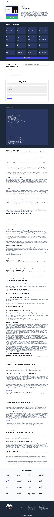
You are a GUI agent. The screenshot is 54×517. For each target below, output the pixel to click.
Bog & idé (29, 481)
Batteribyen (7, 475)
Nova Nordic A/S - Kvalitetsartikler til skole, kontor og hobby (15, 137)
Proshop (7, 481)
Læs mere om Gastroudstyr (10, 381)
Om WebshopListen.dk (10, 143)
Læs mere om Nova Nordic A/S (10, 400)
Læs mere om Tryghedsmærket (10, 449)
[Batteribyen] (10, 474)
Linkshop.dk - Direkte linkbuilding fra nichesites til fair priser (15, 141)
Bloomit (7, 493)
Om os (21, 505)
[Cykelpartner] (43, 474)
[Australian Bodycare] (32, 492)
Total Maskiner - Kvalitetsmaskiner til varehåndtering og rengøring (16, 139)
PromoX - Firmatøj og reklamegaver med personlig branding (15, 138)
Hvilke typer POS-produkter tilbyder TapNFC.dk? (13, 122)
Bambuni (40, 493)
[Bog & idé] (32, 480)
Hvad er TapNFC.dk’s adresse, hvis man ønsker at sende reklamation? (16, 125)
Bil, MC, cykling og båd (42, 476)
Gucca (29, 475)
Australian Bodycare (31, 493)
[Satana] (10, 486)
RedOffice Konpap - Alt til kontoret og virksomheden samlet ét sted (16, 140)
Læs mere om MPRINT (9, 390)
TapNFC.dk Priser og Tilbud (11, 117)
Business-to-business (31, 507)
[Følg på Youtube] (11, 508)
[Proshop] (10, 480)
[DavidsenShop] (21, 492)
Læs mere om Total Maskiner (10, 420)
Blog (21, 506)
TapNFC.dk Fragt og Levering (11, 116)
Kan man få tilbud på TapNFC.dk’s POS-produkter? (14, 124)
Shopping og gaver (30, 476)
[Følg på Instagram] (9, 508)
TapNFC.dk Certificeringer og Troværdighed (13, 114)
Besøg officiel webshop (26, 57)
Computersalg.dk (19, 481)
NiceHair (18, 475)
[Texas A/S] (32, 486)
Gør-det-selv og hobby (20, 494)
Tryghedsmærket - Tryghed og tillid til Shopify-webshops (15, 142)
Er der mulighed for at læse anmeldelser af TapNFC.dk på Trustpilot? (16, 121)
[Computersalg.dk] (21, 480)
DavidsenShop (19, 493)
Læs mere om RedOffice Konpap (10, 430)
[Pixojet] (43, 486)
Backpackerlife (19, 487)
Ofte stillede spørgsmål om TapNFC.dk (13, 119)
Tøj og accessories (41, 494)
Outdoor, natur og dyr (20, 488)
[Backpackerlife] (21, 486)
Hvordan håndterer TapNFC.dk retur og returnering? (14, 123)
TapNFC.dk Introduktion (10, 109)
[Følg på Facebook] (6, 508)
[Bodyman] (43, 480)
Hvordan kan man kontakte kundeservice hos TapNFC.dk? (15, 120)
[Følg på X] (7, 508)
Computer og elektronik (9, 476)
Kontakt (21, 507)
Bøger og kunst (30, 482)
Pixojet (40, 487)
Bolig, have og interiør (31, 488)
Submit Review (9, 98)
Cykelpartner (41, 475)
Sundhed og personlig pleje (20, 476)
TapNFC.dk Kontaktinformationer (12, 118)
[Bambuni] (43, 492)
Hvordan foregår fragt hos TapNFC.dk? (12, 126)
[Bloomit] (10, 492)
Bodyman (40, 481)
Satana (7, 487)
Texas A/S (29, 487)
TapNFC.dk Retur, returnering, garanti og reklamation (15, 115)
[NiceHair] (21, 474)
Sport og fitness (41, 482)
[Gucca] (32, 474)
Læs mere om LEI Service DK (10, 362)
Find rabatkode (12, 17)
